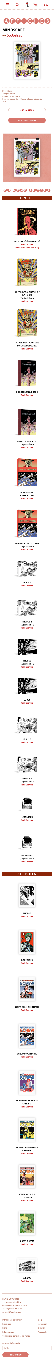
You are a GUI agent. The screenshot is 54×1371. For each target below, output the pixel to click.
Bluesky (41, 1328)
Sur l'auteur (27, 110)
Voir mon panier (27, 125)
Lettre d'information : (12, 1343)
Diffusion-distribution (12, 1320)
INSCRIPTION (15, 1355)
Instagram (42, 1324)
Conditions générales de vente (16, 1336)
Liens (4, 1328)
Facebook (42, 1332)
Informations (8, 1332)
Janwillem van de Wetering (27, 247)
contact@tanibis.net (11, 1312)
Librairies (6, 1324)
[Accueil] (27, 3)
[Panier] (36, 3)
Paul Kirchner (14, 34)
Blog (40, 1320)
